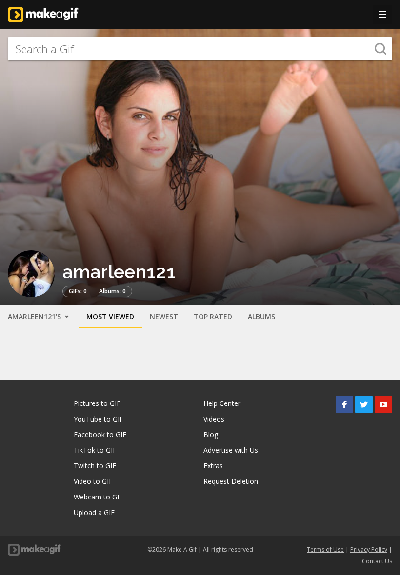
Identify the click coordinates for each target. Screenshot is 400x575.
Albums (261, 316)
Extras (213, 465)
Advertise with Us (230, 450)
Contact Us (377, 561)
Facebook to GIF (100, 434)
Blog (210, 434)
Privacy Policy (368, 549)
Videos (213, 418)
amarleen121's (35, 316)
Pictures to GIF (97, 403)
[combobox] (200, 48)
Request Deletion (230, 481)
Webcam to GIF (98, 496)
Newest (164, 316)
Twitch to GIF (95, 465)
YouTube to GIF (98, 418)
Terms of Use (325, 549)
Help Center (221, 403)
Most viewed (110, 316)
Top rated (213, 316)
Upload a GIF (94, 512)
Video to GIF (93, 481)
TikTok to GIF (95, 450)
